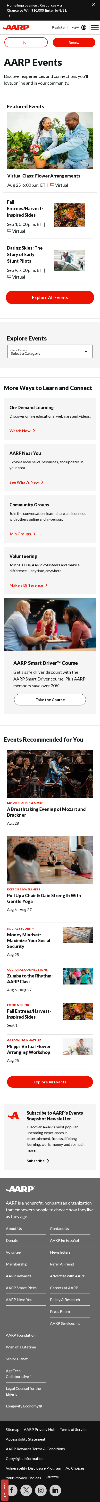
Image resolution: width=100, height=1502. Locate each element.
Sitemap (12, 1429)
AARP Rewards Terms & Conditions (35, 1448)
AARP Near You (25, 453)
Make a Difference (26, 585)
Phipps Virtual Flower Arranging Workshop (29, 1049)
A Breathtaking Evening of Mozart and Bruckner (46, 812)
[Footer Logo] (50, 1189)
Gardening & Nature (24, 1040)
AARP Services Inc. (65, 1323)
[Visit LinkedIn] (55, 1490)
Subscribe (36, 1160)
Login (74, 27)
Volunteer (14, 1252)
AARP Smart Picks (21, 1287)
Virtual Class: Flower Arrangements (43, 175)
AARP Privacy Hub (40, 1429)
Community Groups (29, 504)
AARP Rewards (18, 1275)
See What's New (24, 482)
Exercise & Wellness (23, 889)
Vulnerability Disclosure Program (33, 1468)
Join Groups (20, 533)
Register (59, 27)
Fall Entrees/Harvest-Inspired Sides (25, 208)
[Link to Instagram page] (41, 1490)
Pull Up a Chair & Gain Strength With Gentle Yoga (44, 898)
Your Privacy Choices (23, 1477)
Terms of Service (73, 1429)
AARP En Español (64, 1240)
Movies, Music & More (25, 803)
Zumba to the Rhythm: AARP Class (30, 978)
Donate (12, 1240)
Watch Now (20, 430)
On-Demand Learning (31, 407)
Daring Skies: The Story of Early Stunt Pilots (25, 254)
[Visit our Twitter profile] (26, 1490)
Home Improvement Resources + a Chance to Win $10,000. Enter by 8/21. (37, 7)
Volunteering (23, 556)
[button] (95, 27)
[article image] (50, 167)
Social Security (20, 928)
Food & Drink (18, 1005)
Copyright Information (24, 1458)
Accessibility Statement (25, 1439)
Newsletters (60, 1252)
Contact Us (59, 1228)
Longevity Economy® (24, 1406)
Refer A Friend (62, 1264)
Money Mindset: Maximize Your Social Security (28, 940)
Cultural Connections (27, 969)
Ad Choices (75, 1468)
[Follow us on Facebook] (11, 1490)
